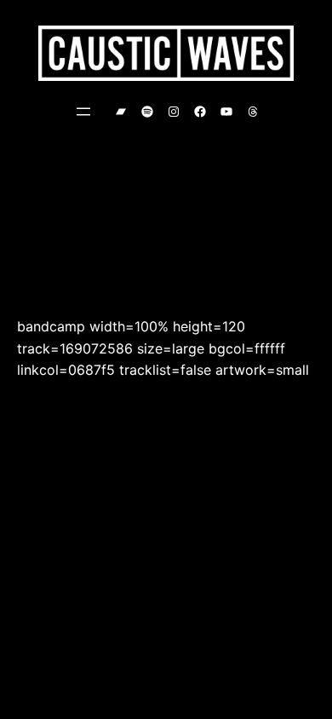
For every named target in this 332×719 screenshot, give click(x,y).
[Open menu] (83, 111)
